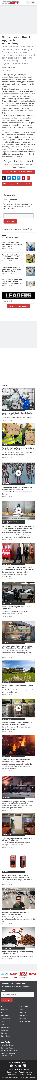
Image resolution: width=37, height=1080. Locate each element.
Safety (5, 872)
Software (6, 409)
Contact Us (18, 1070)
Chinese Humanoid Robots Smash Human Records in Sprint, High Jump (11, 269)
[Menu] (33, 2)
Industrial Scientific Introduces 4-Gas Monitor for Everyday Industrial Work (15, 876)
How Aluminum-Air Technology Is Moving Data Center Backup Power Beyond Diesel (17, 647)
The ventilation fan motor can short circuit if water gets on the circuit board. (17, 844)
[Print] (4, 178)
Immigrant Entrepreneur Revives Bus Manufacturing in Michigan (15, 913)
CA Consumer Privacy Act (15, 1074)
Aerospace (6, 797)
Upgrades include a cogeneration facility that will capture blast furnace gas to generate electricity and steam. (17, 766)
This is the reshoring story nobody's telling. (16, 417)
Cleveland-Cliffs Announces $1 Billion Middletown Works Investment (16, 760)
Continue (10, 221)
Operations (7, 444)
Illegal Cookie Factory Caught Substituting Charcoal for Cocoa (17, 952)
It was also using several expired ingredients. (17, 956)
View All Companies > (18, 306)
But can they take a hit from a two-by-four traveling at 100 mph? (16, 728)
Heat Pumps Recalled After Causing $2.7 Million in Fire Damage (17, 839)
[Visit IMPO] (32, 974)
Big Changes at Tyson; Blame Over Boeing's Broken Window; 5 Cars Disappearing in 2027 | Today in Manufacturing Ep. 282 (12, 281)
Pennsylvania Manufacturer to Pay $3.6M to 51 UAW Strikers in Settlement (12, 257)
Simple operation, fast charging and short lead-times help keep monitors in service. (18, 881)
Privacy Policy (12, 1072)
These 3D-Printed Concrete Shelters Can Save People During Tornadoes (17, 723)
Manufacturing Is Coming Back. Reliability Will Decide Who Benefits (12, 244)
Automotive (7, 603)
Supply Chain (7, 564)
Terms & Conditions (25, 1072)
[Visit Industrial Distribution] (4, 977)
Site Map (29, 1074)
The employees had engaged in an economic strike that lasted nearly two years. (17, 454)
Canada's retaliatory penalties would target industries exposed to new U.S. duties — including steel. (16, 574)
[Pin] (23, 178)
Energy (5, 642)
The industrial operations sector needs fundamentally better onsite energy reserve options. (17, 653)
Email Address (9, 212)
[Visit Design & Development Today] (4, 974)
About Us (10, 1070)
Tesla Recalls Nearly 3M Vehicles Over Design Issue (16, 608)
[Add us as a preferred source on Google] (28, 178)
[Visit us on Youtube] (19, 1065)
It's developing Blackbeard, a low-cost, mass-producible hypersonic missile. (17, 807)
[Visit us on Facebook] (11, 1065)
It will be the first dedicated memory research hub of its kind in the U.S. (17, 691)
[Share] (9, 178)
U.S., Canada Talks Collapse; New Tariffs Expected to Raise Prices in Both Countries (18, 568)
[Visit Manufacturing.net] (14, 977)
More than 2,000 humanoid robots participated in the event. (18, 493)
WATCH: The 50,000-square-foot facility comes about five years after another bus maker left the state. (18, 919)
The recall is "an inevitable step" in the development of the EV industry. (15, 612)
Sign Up (7, 1000)
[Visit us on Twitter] (15, 1065)
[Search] (28, 2)
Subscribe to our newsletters (18, 172)
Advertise (27, 1070)
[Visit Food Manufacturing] (14, 974)
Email (3, 991)
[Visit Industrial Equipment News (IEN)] (23, 974)
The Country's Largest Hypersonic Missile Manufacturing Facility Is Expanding (17, 802)
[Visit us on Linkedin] (24, 1065)
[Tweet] (18, 178)
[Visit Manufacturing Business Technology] (23, 977)
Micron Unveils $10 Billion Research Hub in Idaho (17, 686)
